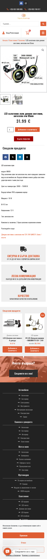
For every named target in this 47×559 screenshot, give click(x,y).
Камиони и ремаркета (23, 421)
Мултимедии (23, 475)
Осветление (13, 40)
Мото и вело (24, 446)
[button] (43, 33)
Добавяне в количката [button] (12, 349)
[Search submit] (43, 24)
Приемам (23, 535)
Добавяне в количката (27, 129)
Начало (5, 40)
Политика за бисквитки (13, 555)
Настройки (23, 549)
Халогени (22, 40)
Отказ (23, 542)
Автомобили (23, 389)
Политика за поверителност (31, 555)
